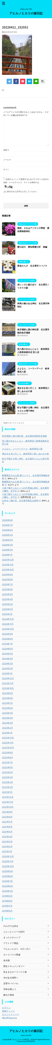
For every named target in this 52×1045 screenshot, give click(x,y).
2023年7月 (7, 703)
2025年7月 (7, 584)
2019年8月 (7, 901)
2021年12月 (7, 797)
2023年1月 (7, 732)
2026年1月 (7, 554)
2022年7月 (7, 762)
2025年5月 (7, 594)
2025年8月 (7, 579)
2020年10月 (8, 866)
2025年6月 (7, 589)
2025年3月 (7, 604)
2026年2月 (7, 549)
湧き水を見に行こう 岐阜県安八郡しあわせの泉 (25, 453)
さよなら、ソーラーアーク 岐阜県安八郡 (22, 448)
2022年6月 (7, 767)
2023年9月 (7, 693)
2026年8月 (7, 520)
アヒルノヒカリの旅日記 (26, 13)
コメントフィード (10, 1014)
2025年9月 (7, 574)
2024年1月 (7, 673)
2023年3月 (7, 723)
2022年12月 (8, 737)
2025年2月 (7, 609)
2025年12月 (8, 559)
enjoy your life (26, 1035)
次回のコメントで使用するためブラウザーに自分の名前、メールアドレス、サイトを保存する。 (26, 180)
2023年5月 (7, 713)
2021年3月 (7, 841)
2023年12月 (8, 678)
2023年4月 (7, 718)
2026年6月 (7, 530)
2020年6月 (7, 886)
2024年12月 (8, 619)
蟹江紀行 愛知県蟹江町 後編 (32, 247)
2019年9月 (7, 896)
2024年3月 (7, 663)
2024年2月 (7, 668)
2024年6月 (7, 648)
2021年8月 (7, 817)
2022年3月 (7, 782)
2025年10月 (8, 569)
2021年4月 (7, 836)
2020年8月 (7, 876)
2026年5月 (7, 535)
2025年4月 (7, 599)
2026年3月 (7, 545)
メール (7, 160)
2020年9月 (7, 871)
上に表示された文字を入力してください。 (21, 191)
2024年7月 (7, 643)
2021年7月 (7, 821)
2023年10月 (8, 688)
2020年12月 (8, 856)
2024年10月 (8, 629)
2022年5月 (7, 772)
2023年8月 (7, 698)
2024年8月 (7, 639)
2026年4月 (7, 540)
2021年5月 (7, 831)
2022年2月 (7, 787)
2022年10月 (8, 747)
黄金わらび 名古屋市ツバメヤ (32, 265)
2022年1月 (7, 792)
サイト (6, 169)
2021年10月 (7, 807)
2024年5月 (7, 653)
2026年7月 (7, 525)
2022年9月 (7, 752)
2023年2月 (7, 728)
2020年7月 (7, 881)
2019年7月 (7, 906)
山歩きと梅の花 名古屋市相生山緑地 (20, 500)
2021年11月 (7, 802)
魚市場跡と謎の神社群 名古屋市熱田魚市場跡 (24, 436)
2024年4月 (7, 658)
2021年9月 (7, 812)
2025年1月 (7, 614)
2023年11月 (7, 683)
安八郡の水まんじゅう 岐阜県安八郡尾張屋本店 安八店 (25, 442)
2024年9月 (7, 634)
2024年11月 (7, 624)
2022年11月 (7, 742)
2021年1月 (7, 851)
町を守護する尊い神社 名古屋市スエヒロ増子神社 (25, 460)
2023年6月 (7, 708)
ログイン (6, 1007)
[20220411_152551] (29, 81)
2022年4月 (7, 777)
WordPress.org (9, 1017)
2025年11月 (7, 564)
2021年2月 (7, 846)
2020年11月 (7, 861)
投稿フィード (8, 1011)
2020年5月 (7, 891)
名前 (6, 150)
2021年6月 (7, 826)
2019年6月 (7, 910)
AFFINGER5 (30, 1041)
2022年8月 (7, 757)
